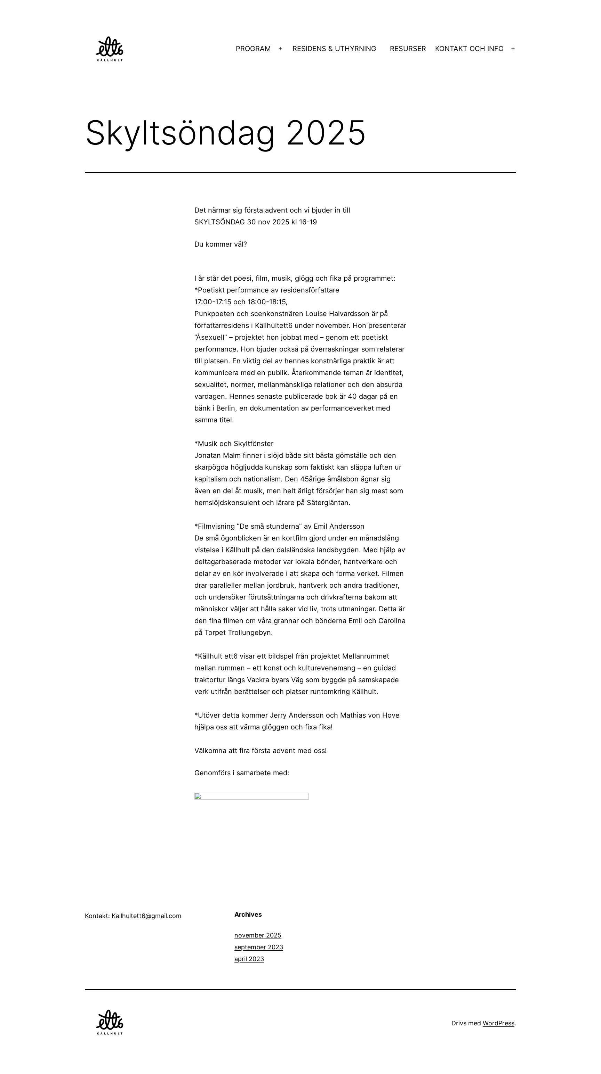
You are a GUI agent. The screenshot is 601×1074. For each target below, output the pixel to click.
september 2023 (258, 947)
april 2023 (249, 959)
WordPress (498, 1023)
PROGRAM (253, 48)
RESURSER (408, 48)
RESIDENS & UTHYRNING (336, 48)
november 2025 (257, 935)
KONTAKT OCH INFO (469, 48)
